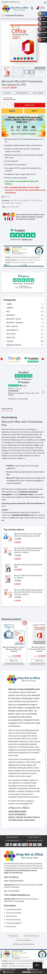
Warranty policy (11, 916)
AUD (43, 35)
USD (43, 19)
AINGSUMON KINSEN (8, 969)
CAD (43, 24)
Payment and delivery (13, 923)
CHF (43, 40)
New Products (12, 330)
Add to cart (29, 105)
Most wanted (12, 326)
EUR (43, 13)
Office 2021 (10, 203)
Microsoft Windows (14, 323)
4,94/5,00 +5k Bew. (37, 972)
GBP (43, 29)
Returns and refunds (13, 920)
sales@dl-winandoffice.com (10, 2)
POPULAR (18, 203)
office (8, 207)
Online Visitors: (12, 837)
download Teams (26, 494)
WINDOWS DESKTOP (13, 345)
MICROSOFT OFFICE (29, 200)
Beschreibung (7, 409)
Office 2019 (11, 334)
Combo (9, 304)
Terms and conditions (14, 913)
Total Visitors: (32, 840)
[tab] (7, 409)
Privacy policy (11, 926)
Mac (11, 200)
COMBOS (9, 308)
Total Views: (10, 840)
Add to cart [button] (14, 661)
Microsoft (18, 200)
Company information (14, 909)
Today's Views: (33, 837)
